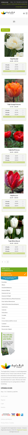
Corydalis (4, 315)
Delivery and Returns (18, 4)
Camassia (4, 309)
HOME (25, 4)
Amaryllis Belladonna (7, 287)
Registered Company (22, 430)
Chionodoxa (4, 312)
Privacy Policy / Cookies (7, 423)
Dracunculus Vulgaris (7, 329)
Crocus (3, 318)
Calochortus (5, 307)
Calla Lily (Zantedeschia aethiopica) (10, 304)
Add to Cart (14, 71)
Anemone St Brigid (6, 296)
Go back (6, 30)
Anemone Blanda (6, 290)
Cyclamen (4, 323)
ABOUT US (10, 4)
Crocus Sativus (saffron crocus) (9, 320)
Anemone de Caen (6, 293)
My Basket (18, 6)
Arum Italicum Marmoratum (8, 301)
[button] (26, 13)
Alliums (3, 284)
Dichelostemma (5, 326)
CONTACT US (4, 4)
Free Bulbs (4, 282)
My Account (24, 6)
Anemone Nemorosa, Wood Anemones (11, 298)
